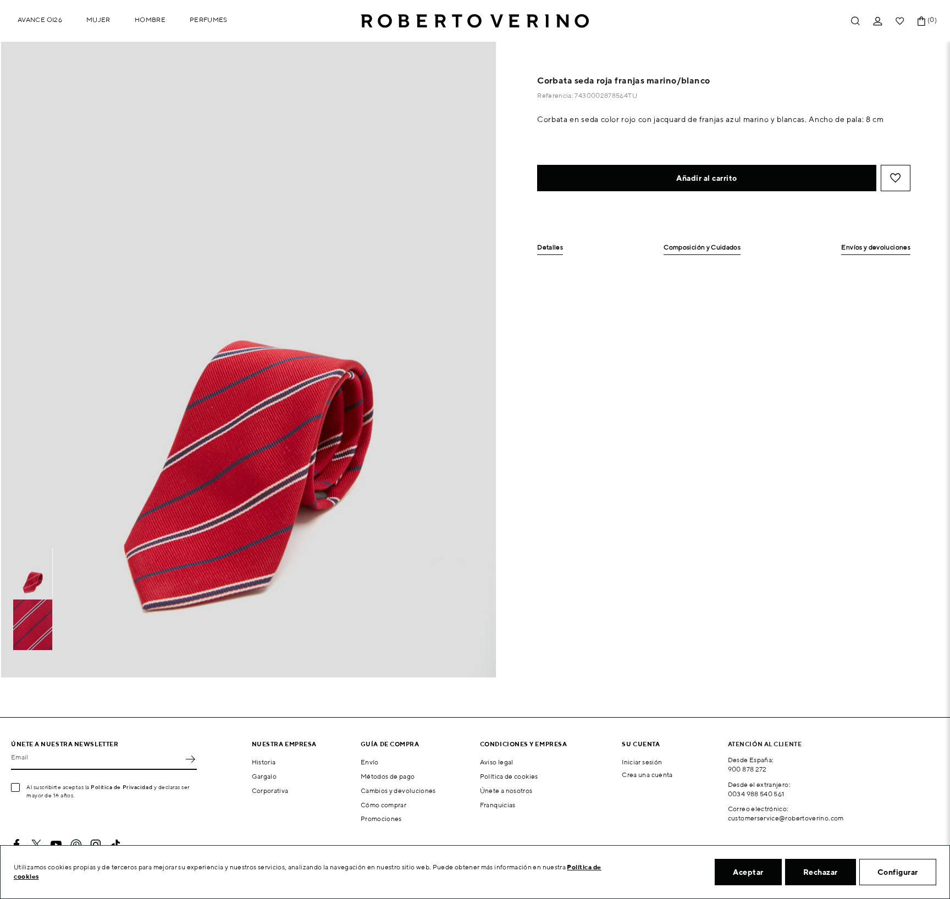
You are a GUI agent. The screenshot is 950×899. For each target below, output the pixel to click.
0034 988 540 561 (756, 794)
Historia (264, 762)
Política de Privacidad (121, 787)
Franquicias (498, 805)
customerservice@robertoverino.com (786, 818)
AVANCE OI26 (40, 19)
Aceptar (748, 872)
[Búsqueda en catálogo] (855, 21)
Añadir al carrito (706, 178)
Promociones (381, 818)
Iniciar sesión (642, 762)
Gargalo (264, 776)
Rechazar (820, 872)
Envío (370, 762)
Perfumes (209, 19)
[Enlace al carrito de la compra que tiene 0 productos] (921, 21)
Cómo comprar (383, 805)
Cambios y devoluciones (398, 790)
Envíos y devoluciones (875, 247)
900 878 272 (747, 769)
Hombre (150, 19)
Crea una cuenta (647, 774)
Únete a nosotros (506, 790)
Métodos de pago (388, 776)
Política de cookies (509, 776)
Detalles (550, 247)
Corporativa (270, 790)
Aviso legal (496, 762)
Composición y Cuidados (702, 247)
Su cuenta (641, 743)
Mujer (98, 19)
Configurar (897, 872)
